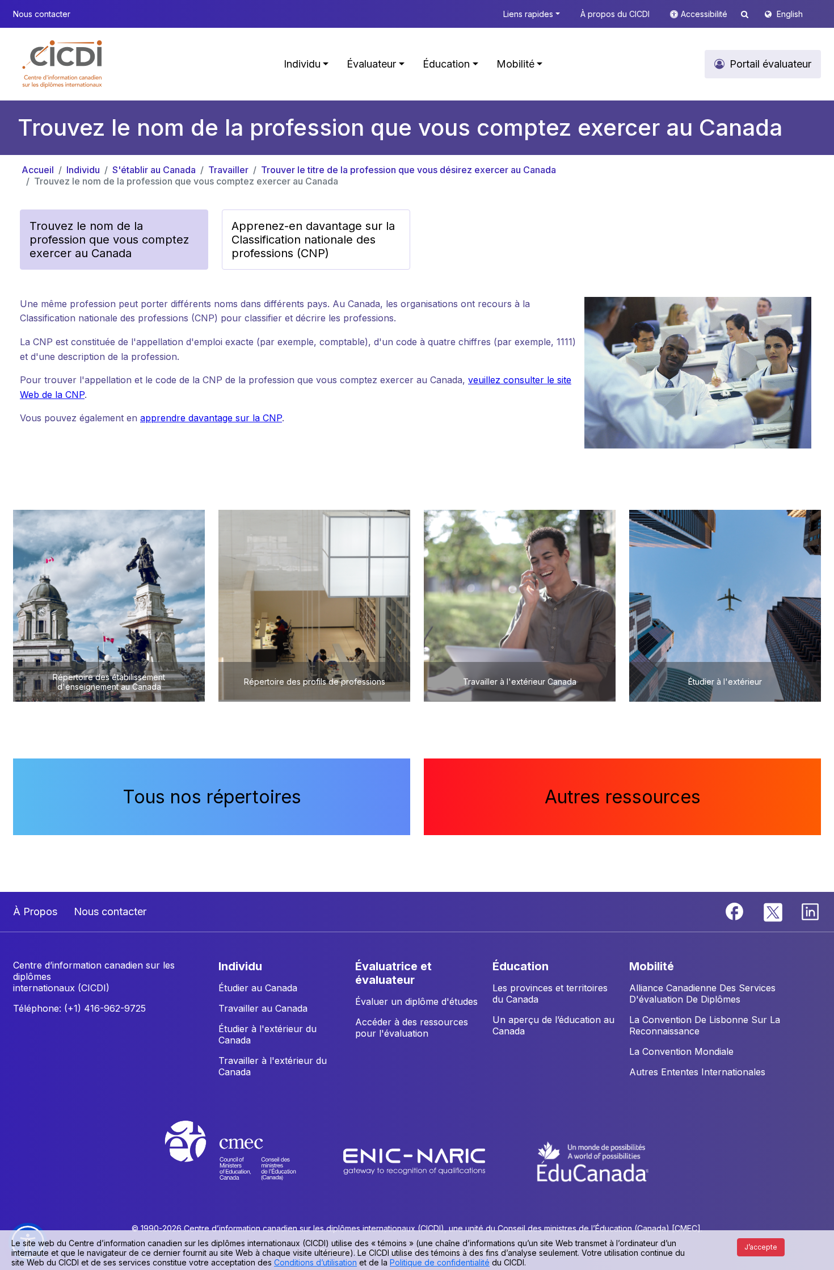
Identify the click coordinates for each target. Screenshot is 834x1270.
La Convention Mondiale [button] (681, 1051)
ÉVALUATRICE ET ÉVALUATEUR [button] (393, 973)
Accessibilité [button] (705, 14)
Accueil (38, 169)
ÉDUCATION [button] (520, 966)
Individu (83, 169)
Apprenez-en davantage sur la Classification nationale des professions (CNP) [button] (313, 239)
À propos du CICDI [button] (615, 14)
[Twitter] (773, 910)
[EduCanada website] (593, 1161)
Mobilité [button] (515, 64)
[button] (62, 64)
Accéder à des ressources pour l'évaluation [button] (411, 1027)
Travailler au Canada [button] (263, 1008)
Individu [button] (302, 64)
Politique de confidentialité (440, 1262)
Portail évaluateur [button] (770, 64)
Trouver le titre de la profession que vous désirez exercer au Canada (408, 169)
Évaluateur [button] (371, 64)
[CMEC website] (245, 1161)
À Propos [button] (35, 911)
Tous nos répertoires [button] (212, 797)
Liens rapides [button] (528, 14)
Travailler (228, 169)
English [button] (790, 14)
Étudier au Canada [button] (257, 988)
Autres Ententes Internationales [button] (697, 1072)
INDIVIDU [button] (240, 966)
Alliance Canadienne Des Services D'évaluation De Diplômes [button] (702, 993)
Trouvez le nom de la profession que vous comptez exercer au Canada (186, 181)
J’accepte (760, 1247)
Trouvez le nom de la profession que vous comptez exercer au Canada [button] (109, 239)
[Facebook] (736, 910)
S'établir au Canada (154, 169)
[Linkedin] (810, 910)
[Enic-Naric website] (415, 1161)
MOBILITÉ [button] (651, 966)
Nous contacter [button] (41, 14)
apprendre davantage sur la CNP (211, 418)
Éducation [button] (446, 64)
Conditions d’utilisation (315, 1262)
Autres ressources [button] (623, 797)
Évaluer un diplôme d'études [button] (416, 1001)
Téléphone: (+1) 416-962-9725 (79, 1008)
